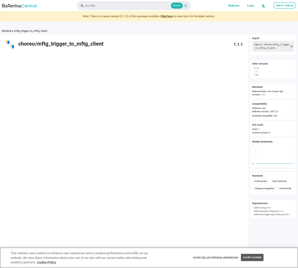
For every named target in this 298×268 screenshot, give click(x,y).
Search (177, 5)
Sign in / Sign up (285, 5)
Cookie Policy (46, 262)
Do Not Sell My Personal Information (215, 257)
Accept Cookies (252, 257)
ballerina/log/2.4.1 (262, 207)
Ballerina (233, 5)
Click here (167, 16)
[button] (264, 5)
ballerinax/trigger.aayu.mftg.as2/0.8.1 (272, 214)
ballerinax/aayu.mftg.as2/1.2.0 (269, 211)
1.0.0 (256, 74)
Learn (250, 5)
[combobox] (133, 5)
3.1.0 (256, 68)
